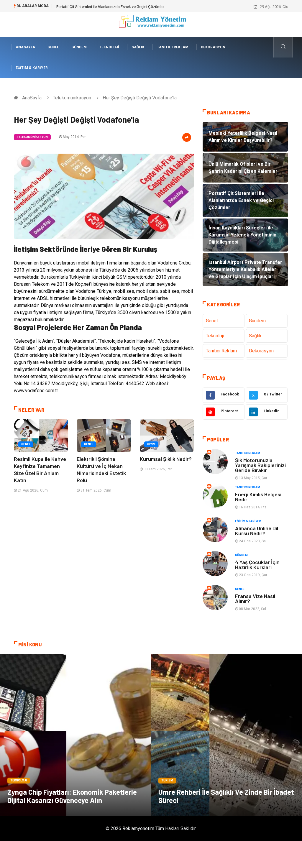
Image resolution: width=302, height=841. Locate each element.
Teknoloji (109, 47)
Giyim (151, 444)
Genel (53, 47)
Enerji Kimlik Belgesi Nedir (258, 496)
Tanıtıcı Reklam (172, 47)
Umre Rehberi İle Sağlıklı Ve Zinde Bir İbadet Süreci (226, 796)
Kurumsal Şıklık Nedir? (166, 459)
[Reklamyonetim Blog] (151, 24)
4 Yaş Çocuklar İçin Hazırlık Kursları (257, 564)
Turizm (167, 780)
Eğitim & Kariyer (32, 68)
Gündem (79, 47)
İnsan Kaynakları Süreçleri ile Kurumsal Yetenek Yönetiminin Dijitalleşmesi (118, 6)
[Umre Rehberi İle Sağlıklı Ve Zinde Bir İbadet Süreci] (226, 735)
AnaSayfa (25, 47)
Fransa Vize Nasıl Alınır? (255, 598)
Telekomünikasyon (72, 98)
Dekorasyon (213, 47)
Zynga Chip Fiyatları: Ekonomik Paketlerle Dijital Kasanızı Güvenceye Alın (72, 796)
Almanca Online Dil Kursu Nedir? (256, 530)
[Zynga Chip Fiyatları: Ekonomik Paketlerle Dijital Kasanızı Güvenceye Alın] (75, 735)
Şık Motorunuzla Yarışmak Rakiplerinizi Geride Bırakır (260, 465)
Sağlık (138, 47)
